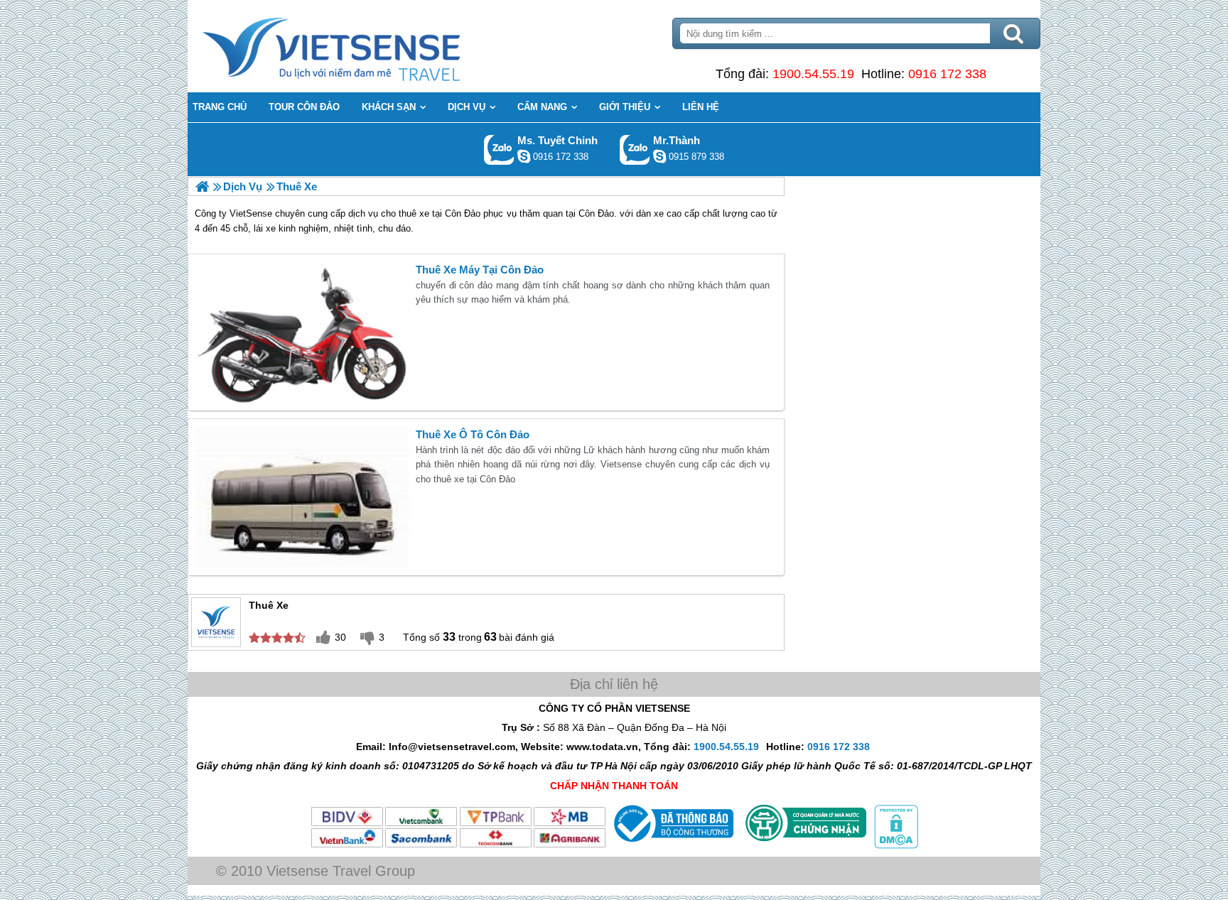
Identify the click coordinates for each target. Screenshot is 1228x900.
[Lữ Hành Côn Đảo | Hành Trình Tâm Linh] (202, 186)
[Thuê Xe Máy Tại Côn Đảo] (302, 332)
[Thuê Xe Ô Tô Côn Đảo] (302, 497)
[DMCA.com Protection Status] (894, 845)
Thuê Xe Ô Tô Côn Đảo (472, 434)
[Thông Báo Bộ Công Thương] (672, 845)
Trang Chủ (367, 46)
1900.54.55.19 (813, 74)
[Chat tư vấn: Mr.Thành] (659, 156)
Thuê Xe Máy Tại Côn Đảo (480, 270)
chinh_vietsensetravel (524, 156)
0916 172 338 (947, 74)
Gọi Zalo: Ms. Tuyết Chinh (499, 150)
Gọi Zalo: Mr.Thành (635, 150)
